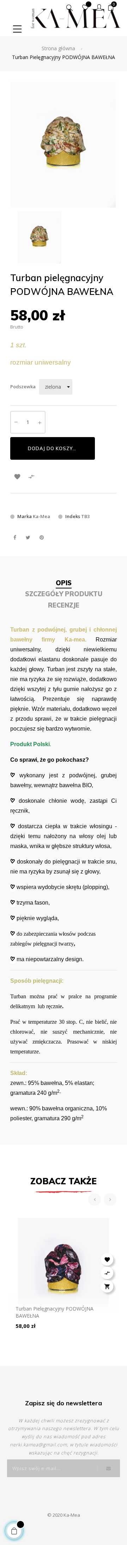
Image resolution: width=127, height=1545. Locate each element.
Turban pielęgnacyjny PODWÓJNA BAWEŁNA (54, 1312)
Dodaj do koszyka (54, 448)
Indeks (72, 516)
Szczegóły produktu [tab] (63, 594)
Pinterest (41, 537)
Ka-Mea (41, 516)
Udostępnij (14, 537)
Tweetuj (28, 537)
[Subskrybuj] (108, 1468)
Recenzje (63, 605)
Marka (24, 516)
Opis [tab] (64, 583)
